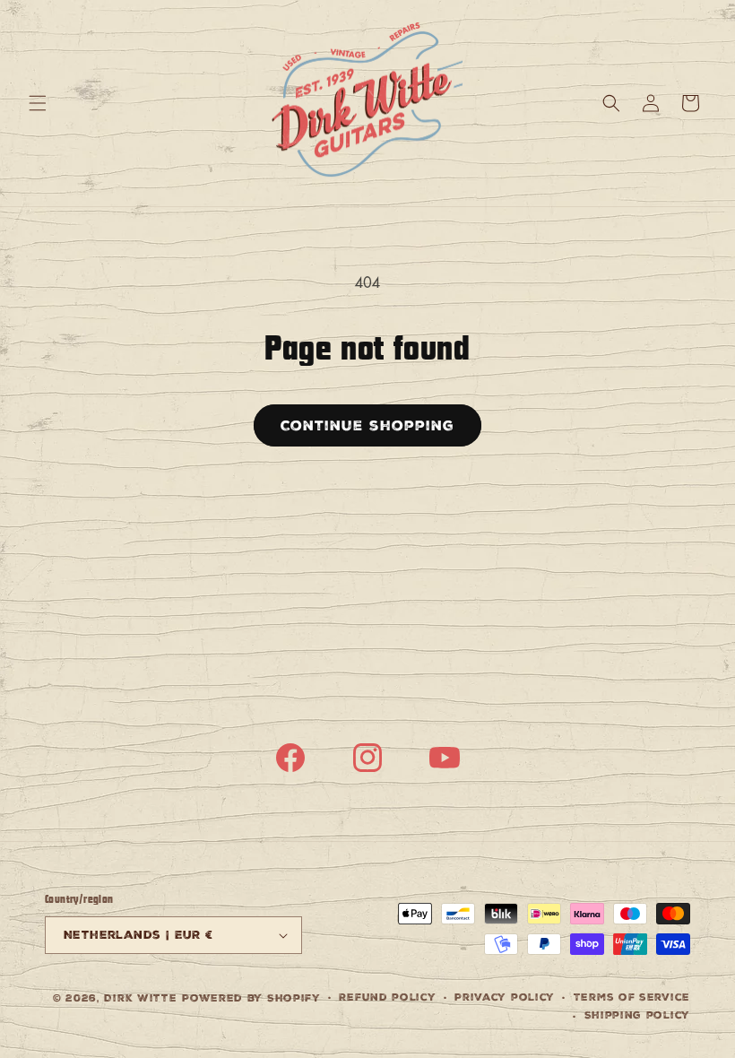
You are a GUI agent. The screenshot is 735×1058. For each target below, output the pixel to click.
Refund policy (387, 997)
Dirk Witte (140, 998)
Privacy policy (504, 997)
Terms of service (632, 997)
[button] (37, 103)
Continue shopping (367, 425)
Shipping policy (637, 1015)
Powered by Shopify (251, 998)
